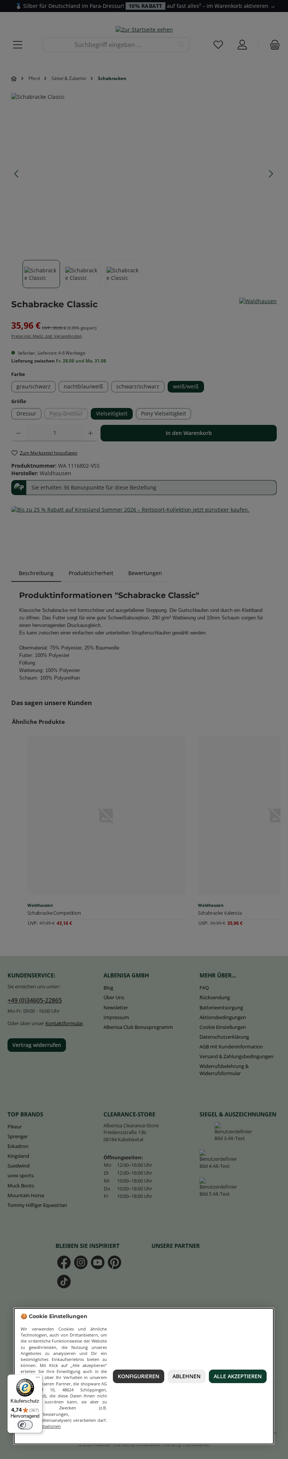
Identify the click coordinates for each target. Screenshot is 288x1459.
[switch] (25, 1424)
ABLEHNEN (186, 1376)
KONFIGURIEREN (138, 1376)
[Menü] (37, 1378)
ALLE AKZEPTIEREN (238, 1376)
